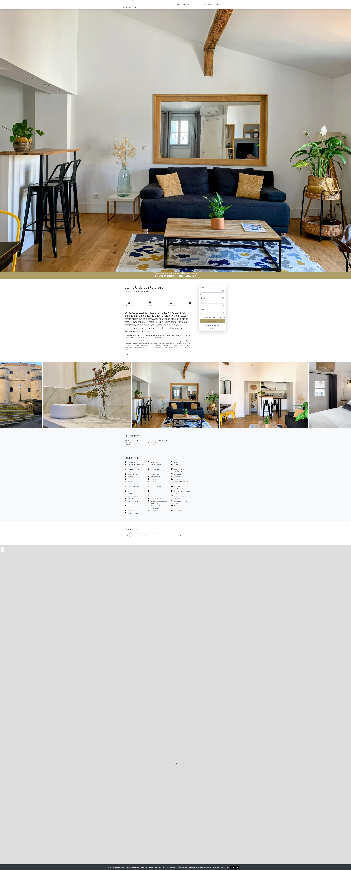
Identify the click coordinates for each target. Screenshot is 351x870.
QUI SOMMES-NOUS (206, 4)
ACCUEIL (177, 4)
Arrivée (202, 287)
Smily (215, 328)
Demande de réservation (212, 325)
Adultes (202, 302)
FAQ (197, 4)
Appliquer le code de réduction (215, 317)
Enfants (202, 309)
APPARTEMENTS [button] (187, 4)
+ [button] (2, 548)
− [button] (2, 550)
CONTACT (218, 4)
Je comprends (234, 867)
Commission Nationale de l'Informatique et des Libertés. (212, 867)
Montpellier (137, 291)
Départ (202, 295)
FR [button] (224, 4)
